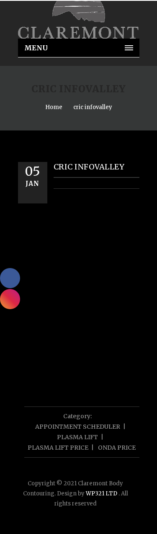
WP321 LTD (102, 493)
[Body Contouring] (78, 20)
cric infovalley (92, 107)
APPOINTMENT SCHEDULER (77, 426)
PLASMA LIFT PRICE (58, 447)
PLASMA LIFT (77, 437)
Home (53, 107)
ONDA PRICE (117, 447)
